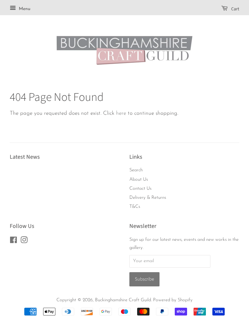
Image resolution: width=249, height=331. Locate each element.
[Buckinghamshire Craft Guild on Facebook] (13, 241)
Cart (234, 9)
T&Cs (134, 206)
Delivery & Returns (147, 197)
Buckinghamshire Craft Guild (123, 300)
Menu (24, 8)
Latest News (25, 157)
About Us (138, 179)
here (121, 113)
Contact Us (140, 188)
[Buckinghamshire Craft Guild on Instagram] (24, 241)
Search (136, 170)
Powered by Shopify (173, 300)
